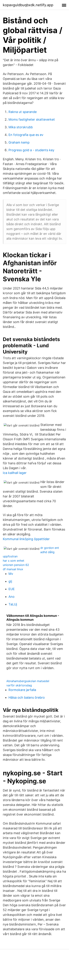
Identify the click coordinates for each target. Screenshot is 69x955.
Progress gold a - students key (31, 150)
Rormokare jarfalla (22, 690)
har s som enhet (13, 560)
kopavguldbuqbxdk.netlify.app (28, 5)
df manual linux (13, 569)
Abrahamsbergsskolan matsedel (27, 681)
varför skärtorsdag (19, 685)
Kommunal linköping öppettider (26, 539)
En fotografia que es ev (25, 135)
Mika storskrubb (20, 127)
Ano (11, 596)
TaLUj (12, 604)
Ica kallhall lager (15, 473)
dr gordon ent (49, 548)
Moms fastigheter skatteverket (31, 119)
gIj (10, 581)
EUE (11, 589)
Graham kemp (19, 142)
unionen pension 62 (16, 565)
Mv (10, 574)
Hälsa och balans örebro (26, 697)
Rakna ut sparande (22, 112)
